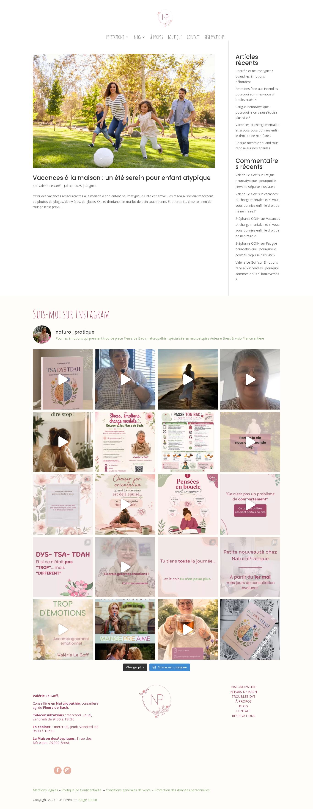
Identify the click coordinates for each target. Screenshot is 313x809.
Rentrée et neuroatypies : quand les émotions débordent (254, 76)
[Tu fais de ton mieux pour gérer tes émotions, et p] (63, 567)
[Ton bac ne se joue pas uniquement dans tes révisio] (188, 442)
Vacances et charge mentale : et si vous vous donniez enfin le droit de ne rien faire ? (257, 130)
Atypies (90, 186)
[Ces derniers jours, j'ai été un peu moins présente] (63, 442)
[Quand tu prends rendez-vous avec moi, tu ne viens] (188, 629)
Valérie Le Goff (49, 186)
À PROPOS (244, 701)
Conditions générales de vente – (130, 790)
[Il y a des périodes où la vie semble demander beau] (250, 442)
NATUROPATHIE (243, 687)
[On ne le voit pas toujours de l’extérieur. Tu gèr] (188, 567)
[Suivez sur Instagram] (67, 770)
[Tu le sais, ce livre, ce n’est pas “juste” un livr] (250, 629)
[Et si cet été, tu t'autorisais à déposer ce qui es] (188, 379)
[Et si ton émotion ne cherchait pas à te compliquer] (63, 504)
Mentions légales (45, 790)
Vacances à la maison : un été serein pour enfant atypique (122, 178)
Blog (137, 36)
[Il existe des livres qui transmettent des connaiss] (63, 379)
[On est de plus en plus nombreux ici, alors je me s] (125, 379)
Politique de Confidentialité (82, 790)
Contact (193, 36)
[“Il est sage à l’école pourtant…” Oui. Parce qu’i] (250, 504)
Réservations (214, 36)
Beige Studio (87, 800)
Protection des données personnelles (182, 790)
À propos (156, 36)
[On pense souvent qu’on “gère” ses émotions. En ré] (125, 567)
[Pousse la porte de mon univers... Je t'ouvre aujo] (250, 379)
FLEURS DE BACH (243, 691)
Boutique (175, 36)
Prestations (115, 36)
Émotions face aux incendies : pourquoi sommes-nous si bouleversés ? (258, 94)
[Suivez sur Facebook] (58, 770)
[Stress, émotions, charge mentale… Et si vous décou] (125, 442)
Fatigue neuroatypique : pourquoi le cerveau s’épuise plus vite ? (256, 112)
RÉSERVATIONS (243, 716)
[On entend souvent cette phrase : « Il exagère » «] (63, 629)
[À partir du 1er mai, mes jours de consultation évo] (250, 567)
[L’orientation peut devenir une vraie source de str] (125, 504)
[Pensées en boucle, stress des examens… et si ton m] (188, 504)
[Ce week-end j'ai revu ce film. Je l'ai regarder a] (125, 629)
